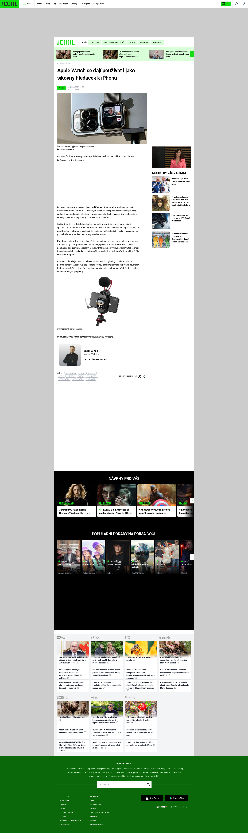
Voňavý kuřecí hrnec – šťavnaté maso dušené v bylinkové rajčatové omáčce (174, 672)
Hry (54, 4)
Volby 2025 (106, 772)
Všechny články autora (95, 359)
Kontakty (93, 808)
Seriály (47, 4)
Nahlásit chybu (65, 824)
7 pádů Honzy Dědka (91, 772)
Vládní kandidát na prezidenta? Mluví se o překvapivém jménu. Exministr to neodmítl (71, 685)
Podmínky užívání (66, 812)
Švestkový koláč (152, 776)
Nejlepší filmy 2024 (86, 768)
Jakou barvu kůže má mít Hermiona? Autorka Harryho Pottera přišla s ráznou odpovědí (73, 511)
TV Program (85, 4)
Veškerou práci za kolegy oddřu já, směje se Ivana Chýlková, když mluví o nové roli (106, 660)
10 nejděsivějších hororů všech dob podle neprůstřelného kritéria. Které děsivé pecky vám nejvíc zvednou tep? (129, 56)
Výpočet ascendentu (98, 776)
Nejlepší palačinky (135, 776)
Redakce (93, 820)
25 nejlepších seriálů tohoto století (73, 717)
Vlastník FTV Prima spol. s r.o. (71, 820)
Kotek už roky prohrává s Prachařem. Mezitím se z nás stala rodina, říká (106, 685)
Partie (139, 768)
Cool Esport (63, 4)
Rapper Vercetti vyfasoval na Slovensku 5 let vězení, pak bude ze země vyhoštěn (106, 732)
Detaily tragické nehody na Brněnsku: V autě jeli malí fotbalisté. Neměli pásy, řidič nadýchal (70, 674)
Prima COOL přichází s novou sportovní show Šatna (181, 181)
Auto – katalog (74, 772)
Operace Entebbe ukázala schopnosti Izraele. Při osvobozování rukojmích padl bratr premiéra (140, 674)
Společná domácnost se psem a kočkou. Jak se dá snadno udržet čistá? (139, 732)
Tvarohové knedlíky (117, 776)
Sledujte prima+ (99, 4)
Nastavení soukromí (97, 824)
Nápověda (93, 816)
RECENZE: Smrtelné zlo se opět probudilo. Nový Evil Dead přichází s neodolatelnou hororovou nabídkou (115, 511)
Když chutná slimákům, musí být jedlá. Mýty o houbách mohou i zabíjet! (139, 720)
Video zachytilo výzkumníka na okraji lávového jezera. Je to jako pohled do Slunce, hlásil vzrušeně (140, 685)
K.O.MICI (161, 564)
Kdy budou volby (158, 768)
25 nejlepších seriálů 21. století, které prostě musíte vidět (84, 54)
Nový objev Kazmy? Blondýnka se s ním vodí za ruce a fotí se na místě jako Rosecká (106, 745)
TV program (117, 768)
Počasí (146, 768)
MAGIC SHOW (114, 564)
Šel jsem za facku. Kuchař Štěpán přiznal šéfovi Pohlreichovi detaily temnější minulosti (106, 672)
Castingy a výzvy (96, 804)
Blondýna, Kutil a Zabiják (140, 566)
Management (94, 796)
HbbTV (62, 808)
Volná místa (64, 800)
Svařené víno (118, 772)
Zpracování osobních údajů (99, 812)
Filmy (39, 4)
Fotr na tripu (89, 564)
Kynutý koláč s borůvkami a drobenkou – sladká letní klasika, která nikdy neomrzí (173, 660)
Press (92, 800)
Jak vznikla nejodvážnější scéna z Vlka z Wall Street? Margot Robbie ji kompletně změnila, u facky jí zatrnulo (73, 746)
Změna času (129, 768)
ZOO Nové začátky (175, 768)
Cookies (63, 816)
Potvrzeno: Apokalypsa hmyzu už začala (139, 658)
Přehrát (64, 561)
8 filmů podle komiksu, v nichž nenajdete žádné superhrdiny (71, 731)
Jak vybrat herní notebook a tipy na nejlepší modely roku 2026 (177, 54)
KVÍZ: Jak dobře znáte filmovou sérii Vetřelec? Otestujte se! (181, 218)
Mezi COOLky (64, 564)
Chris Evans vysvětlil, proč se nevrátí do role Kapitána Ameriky (154, 511)
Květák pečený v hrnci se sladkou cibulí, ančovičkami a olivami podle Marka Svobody (174, 685)
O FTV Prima (64, 796)
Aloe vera (154, 772)
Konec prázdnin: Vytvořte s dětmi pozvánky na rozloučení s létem (140, 743)
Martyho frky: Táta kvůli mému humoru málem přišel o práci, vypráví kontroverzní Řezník (104, 720)
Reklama (63, 804)
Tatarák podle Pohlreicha (137, 772)
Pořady (74, 4)
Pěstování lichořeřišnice (170, 772)
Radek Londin (73, 90)
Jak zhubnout (70, 768)
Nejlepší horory (103, 768)
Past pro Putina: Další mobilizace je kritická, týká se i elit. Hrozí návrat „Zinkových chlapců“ (73, 660)
